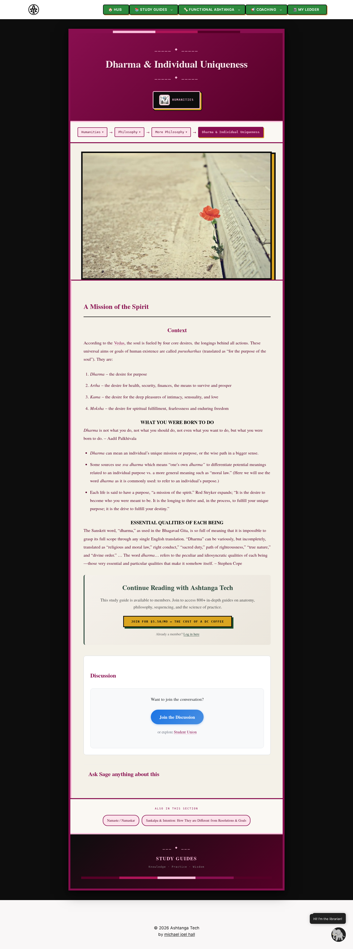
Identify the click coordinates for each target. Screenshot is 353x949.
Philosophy (129, 132)
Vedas (119, 343)
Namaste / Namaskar (121, 820)
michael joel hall (179, 934)
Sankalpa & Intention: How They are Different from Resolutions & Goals (196, 820)
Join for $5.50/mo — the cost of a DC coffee (177, 621)
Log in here (191, 634)
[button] (338, 934)
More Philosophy (171, 132)
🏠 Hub (115, 9)
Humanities (92, 132)
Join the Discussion (177, 717)
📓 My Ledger (306, 9)
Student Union (185, 732)
